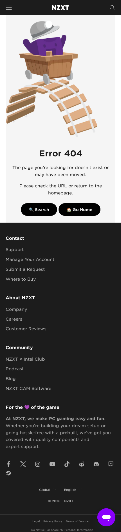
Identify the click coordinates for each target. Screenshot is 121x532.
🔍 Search (39, 209)
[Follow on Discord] (96, 464)
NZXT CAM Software (28, 388)
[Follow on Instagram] (38, 464)
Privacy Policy (52, 521)
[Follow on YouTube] (52, 464)
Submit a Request (25, 269)
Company (16, 309)
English (70, 489)
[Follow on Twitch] (111, 464)
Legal (36, 521)
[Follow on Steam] (8, 473)
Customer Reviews (26, 328)
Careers (14, 319)
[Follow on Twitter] (23, 464)
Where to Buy (21, 278)
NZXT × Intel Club (25, 359)
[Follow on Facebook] (8, 464)
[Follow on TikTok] (67, 464)
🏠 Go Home (79, 209)
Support (15, 249)
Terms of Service (77, 521)
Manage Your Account (30, 259)
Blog (11, 378)
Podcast (15, 368)
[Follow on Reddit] (81, 464)
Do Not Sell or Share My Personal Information (62, 529)
